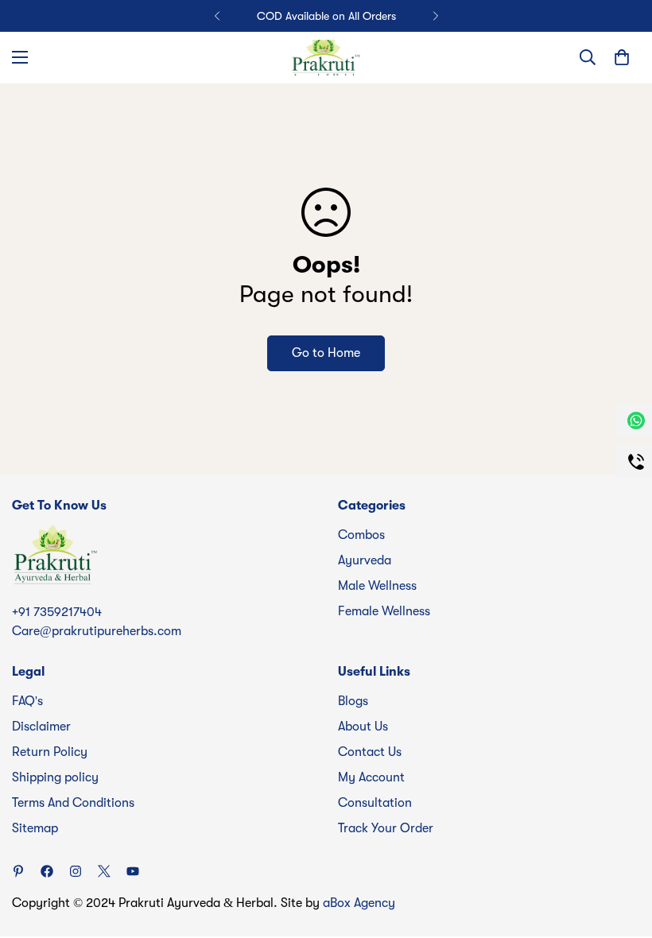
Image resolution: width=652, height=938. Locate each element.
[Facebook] (47, 871)
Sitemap (35, 828)
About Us (363, 726)
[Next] (435, 16)
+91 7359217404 (57, 612)
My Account (371, 777)
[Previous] (217, 16)
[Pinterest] (18, 871)
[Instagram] (75, 871)
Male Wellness (377, 586)
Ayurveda (364, 560)
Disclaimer (41, 726)
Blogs (353, 701)
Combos (361, 535)
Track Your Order (385, 828)
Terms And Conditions (73, 803)
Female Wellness (384, 611)
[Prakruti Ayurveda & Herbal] (326, 57)
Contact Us (370, 752)
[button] (621, 57)
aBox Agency (359, 903)
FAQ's (27, 701)
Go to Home (326, 353)
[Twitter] (104, 871)
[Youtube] (132, 871)
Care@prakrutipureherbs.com (96, 631)
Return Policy (49, 752)
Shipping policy (55, 777)
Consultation (375, 803)
